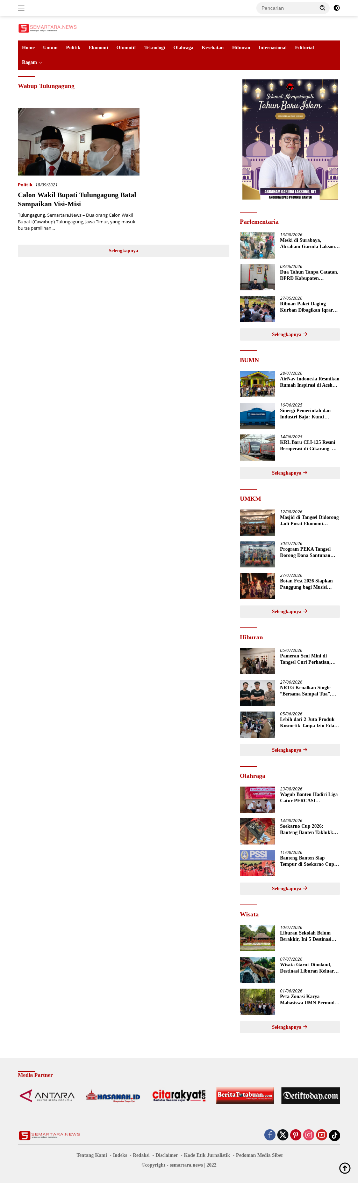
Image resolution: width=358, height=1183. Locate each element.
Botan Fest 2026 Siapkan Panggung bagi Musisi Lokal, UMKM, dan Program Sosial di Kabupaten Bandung (306, 584)
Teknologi (154, 47)
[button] (323, 7)
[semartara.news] (47, 27)
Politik (73, 47)
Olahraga (183, 47)
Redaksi (141, 1155)
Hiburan (241, 47)
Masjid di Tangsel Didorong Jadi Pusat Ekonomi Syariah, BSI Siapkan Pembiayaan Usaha (309, 521)
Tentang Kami (92, 1155)
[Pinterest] (295, 1135)
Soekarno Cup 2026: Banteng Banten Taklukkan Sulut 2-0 (309, 830)
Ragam (29, 62)
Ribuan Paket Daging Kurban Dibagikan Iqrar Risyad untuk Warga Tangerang (306, 307)
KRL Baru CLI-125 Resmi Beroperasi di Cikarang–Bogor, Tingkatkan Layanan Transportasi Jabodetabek (310, 446)
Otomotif (126, 47)
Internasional (273, 47)
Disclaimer (167, 1155)
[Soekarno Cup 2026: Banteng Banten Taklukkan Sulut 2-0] (257, 831)
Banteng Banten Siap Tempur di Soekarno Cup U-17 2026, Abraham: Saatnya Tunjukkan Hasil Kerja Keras (307, 861)
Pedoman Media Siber (259, 1155)
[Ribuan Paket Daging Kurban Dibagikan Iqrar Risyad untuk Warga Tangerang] (257, 309)
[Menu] (22, 8)
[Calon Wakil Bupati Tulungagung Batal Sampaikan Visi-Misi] (78, 142)
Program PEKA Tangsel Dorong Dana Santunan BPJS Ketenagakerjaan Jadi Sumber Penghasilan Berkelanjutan (310, 552)
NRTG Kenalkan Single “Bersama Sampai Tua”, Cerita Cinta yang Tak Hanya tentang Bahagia (305, 691)
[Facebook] (269, 1135)
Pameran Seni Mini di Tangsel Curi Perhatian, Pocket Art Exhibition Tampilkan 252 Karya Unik (309, 659)
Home (28, 47)
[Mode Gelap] (336, 8)
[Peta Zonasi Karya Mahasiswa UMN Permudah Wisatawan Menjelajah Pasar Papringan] (257, 1002)
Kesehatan (213, 47)
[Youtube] (321, 1135)
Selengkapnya (123, 250)
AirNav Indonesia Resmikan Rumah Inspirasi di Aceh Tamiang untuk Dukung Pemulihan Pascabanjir (309, 382)
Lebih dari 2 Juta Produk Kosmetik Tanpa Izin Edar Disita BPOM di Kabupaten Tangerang (309, 723)
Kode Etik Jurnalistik (207, 1155)
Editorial (304, 47)
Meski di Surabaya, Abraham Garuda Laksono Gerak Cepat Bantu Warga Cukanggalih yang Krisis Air (308, 244)
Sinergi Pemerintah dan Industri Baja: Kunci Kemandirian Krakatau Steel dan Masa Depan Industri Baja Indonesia (305, 414)
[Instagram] (308, 1135)
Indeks (120, 1155)
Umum (50, 47)
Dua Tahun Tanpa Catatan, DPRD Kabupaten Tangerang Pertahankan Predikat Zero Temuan (309, 275)
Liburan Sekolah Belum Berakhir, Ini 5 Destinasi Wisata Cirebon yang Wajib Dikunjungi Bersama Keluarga (309, 936)
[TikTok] (334, 1135)
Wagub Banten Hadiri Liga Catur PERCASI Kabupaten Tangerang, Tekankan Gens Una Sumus (309, 798)
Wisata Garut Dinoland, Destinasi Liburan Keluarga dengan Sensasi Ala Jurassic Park (309, 968)
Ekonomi (98, 47)
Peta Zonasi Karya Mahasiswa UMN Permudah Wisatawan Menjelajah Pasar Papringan (310, 1000)
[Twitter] (282, 1135)
